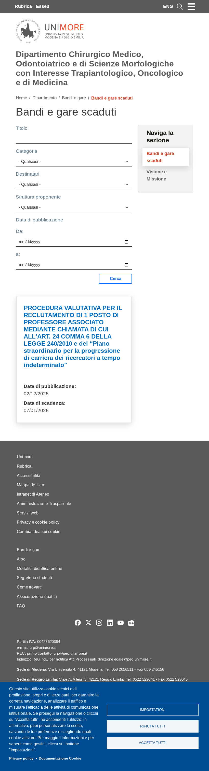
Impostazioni (152, 710)
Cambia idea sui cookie (38, 531)
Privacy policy (21, 758)
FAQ (21, 606)
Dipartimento (44, 97)
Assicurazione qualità (37, 596)
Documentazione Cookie (60, 758)
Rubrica (23, 6)
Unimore (25, 457)
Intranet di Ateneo (33, 494)
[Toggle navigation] (191, 6)
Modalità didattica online (39, 568)
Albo (21, 559)
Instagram (99, 622)
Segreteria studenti (34, 578)
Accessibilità (29, 475)
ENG (168, 6)
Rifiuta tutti (152, 726)
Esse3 (42, 6)
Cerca (115, 278)
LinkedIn (110, 622)
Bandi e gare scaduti (160, 157)
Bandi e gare (74, 97)
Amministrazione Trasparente (44, 503)
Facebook (77, 622)
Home (21, 97)
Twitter (88, 622)
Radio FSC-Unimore (131, 622)
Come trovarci (30, 587)
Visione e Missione (157, 175)
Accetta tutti (152, 743)
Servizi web (27, 513)
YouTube (120, 622)
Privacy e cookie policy (38, 522)
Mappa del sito (30, 485)
